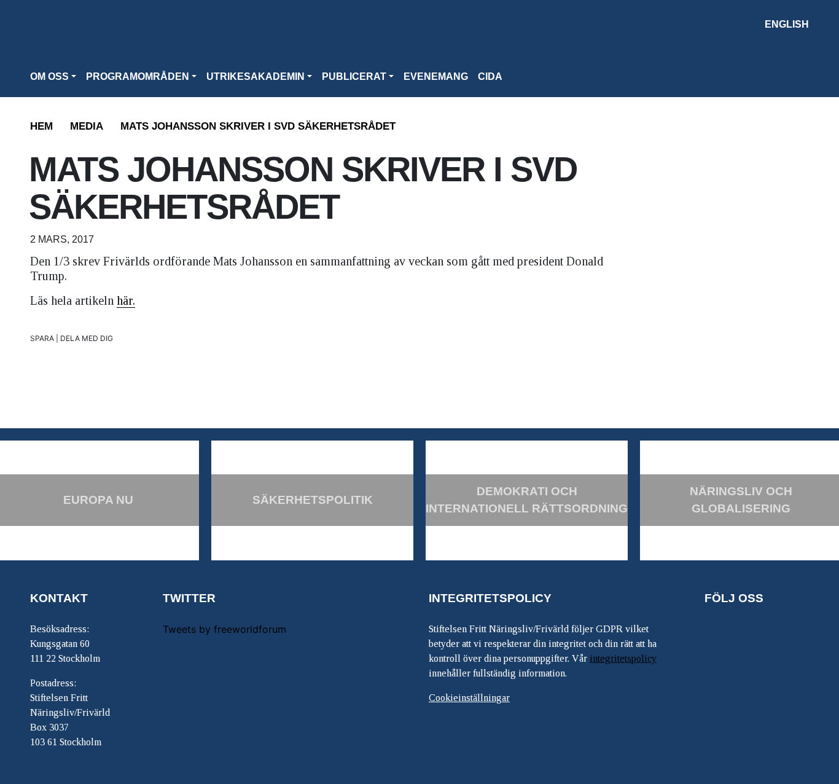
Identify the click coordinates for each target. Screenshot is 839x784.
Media (86, 126)
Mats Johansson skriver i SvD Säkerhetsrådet (258, 126)
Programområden (137, 76)
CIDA (490, 76)
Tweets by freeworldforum (224, 629)
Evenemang (436, 76)
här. (126, 300)
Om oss (49, 76)
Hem (41, 126)
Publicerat (354, 76)
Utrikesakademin (255, 76)
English (787, 24)
